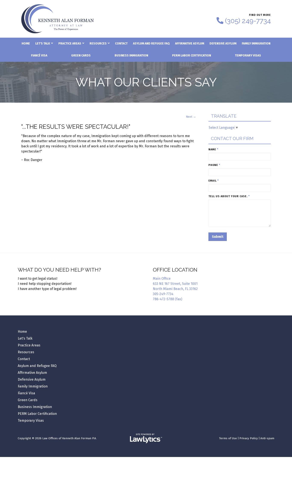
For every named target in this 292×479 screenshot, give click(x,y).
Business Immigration (131, 55)
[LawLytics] (146, 438)
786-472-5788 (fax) (167, 299)
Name (213, 149)
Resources (98, 43)
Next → (191, 116)
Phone (214, 165)
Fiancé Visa (39, 55)
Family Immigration (256, 43)
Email (213, 180)
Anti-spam (267, 438)
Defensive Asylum (222, 43)
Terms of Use (228, 438)
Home (26, 43)
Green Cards (81, 55)
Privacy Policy (248, 438)
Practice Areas (69, 43)
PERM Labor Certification (191, 55)
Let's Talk (42, 43)
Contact (121, 43)
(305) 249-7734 (248, 21)
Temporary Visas (248, 55)
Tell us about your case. (229, 196)
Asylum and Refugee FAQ (151, 43)
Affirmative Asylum (189, 43)
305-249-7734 (163, 294)
